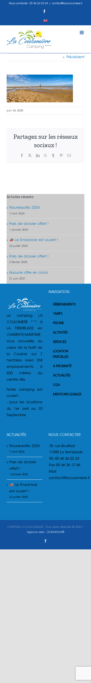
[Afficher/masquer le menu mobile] (82, 32)
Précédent (75, 57)
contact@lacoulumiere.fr (67, 3)
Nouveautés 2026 (24, 208)
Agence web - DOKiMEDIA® (45, 532)
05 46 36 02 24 (39, 3)
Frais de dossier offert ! (29, 224)
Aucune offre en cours (28, 273)
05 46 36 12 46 (68, 465)
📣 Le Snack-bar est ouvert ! (33, 240)
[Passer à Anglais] (45, 20)
